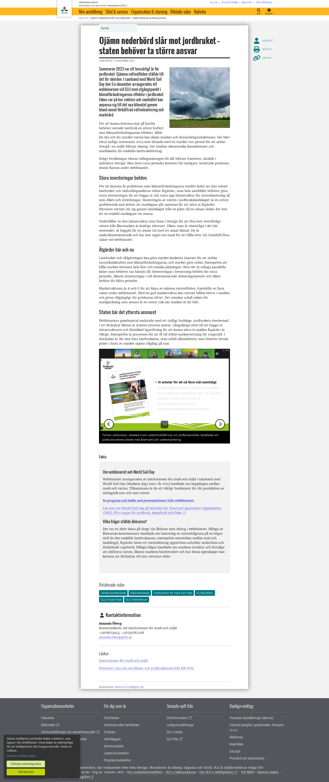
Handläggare (112, 739)
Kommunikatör (114, 746)
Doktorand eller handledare (121, 725)
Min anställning (90, 11)
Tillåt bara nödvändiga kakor (25, 764)
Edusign (235, 751)
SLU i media (174, 732)
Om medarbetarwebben (145, 772)
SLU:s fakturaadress (181, 772)
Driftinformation (177, 718)
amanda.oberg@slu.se (115, 637)
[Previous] (109, 390)
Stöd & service (116, 11)
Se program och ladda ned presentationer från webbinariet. (149, 500)
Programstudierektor (117, 760)
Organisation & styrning (149, 11)
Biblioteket (48, 725)
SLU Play (172, 739)
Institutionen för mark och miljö (173, 593)
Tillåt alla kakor (26, 772)
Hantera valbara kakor (21, 756)
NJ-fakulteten (204, 593)
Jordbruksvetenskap (113, 593)
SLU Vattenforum (136, 599)
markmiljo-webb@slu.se (129, 687)
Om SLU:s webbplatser (216, 772)
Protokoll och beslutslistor (247, 758)
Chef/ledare (111, 718)
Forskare (109, 732)
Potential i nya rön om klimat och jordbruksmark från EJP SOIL (146, 668)
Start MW (84, 18)
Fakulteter (47, 718)
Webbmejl (236, 737)
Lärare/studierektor (116, 753)
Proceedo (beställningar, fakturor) (251, 718)
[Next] (220, 390)
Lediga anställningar (180, 725)
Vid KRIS (247, 772)
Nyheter (200, 11)
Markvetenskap (139, 593)
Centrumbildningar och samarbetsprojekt (68, 732)
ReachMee (236, 744)
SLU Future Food (111, 599)
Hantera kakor (268, 772)
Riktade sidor (180, 11)
